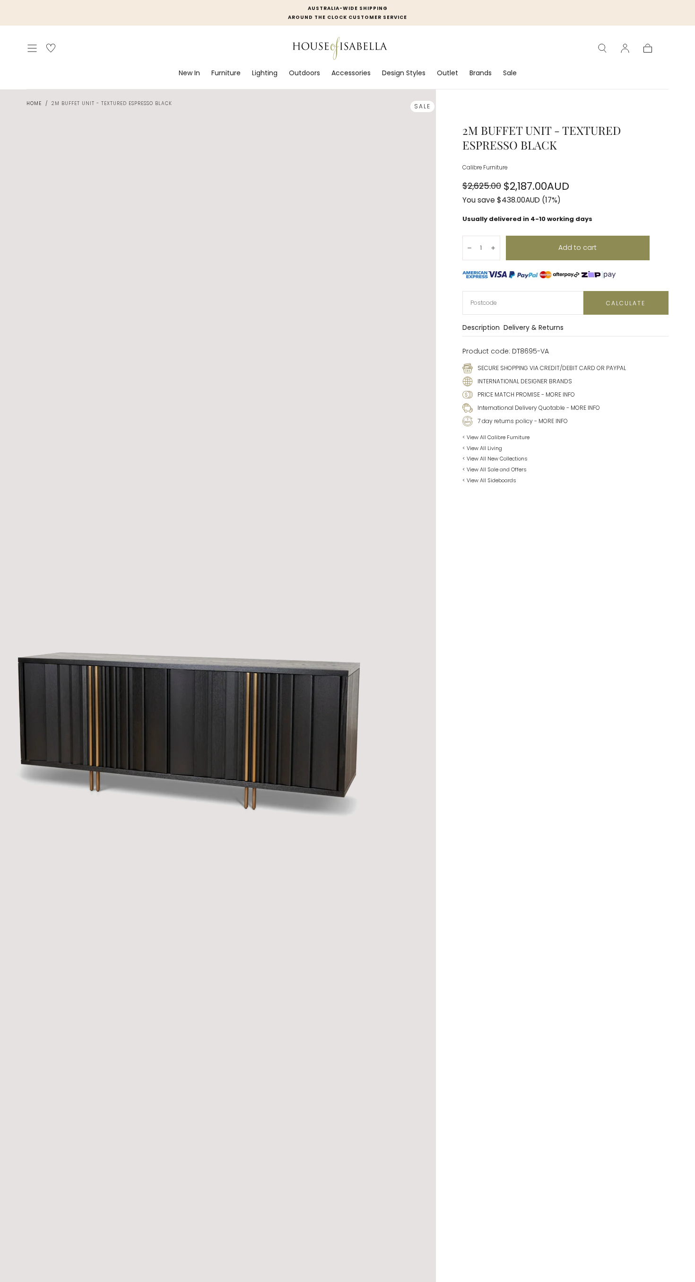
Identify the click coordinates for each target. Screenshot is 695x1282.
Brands (480, 73)
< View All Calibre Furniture (496, 437)
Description (481, 328)
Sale (510, 73)
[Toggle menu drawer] (32, 48)
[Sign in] (625, 48)
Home (34, 103)
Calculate (625, 303)
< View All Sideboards (489, 480)
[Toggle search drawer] (602, 48)
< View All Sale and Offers (494, 469)
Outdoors (304, 73)
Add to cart (577, 247)
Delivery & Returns (534, 328)
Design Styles (404, 73)
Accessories (351, 73)
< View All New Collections (495, 458)
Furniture (226, 73)
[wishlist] (50, 48)
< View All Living (482, 448)
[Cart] (647, 48)
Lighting (265, 73)
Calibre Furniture (484, 167)
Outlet (447, 73)
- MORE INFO (557, 394)
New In (189, 73)
